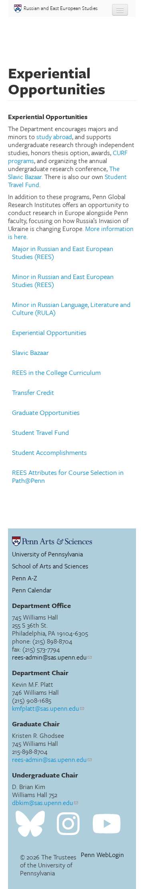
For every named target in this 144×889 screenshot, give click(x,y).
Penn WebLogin (102, 855)
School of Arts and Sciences (50, 566)
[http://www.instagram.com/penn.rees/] (68, 824)
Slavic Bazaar (30, 353)
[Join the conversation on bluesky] (30, 824)
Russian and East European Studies (61, 8)
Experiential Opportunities (49, 333)
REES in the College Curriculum (56, 373)
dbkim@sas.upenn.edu (42, 802)
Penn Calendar (32, 590)
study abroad (54, 137)
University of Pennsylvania (47, 554)
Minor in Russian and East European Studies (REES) (63, 281)
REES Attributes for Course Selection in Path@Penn (68, 476)
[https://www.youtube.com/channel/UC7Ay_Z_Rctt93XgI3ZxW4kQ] (106, 824)
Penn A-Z (24, 578)
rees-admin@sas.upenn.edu (49, 657)
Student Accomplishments (49, 452)
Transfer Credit (33, 393)
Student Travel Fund (40, 433)
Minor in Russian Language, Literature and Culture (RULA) (71, 309)
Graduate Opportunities (46, 413)
